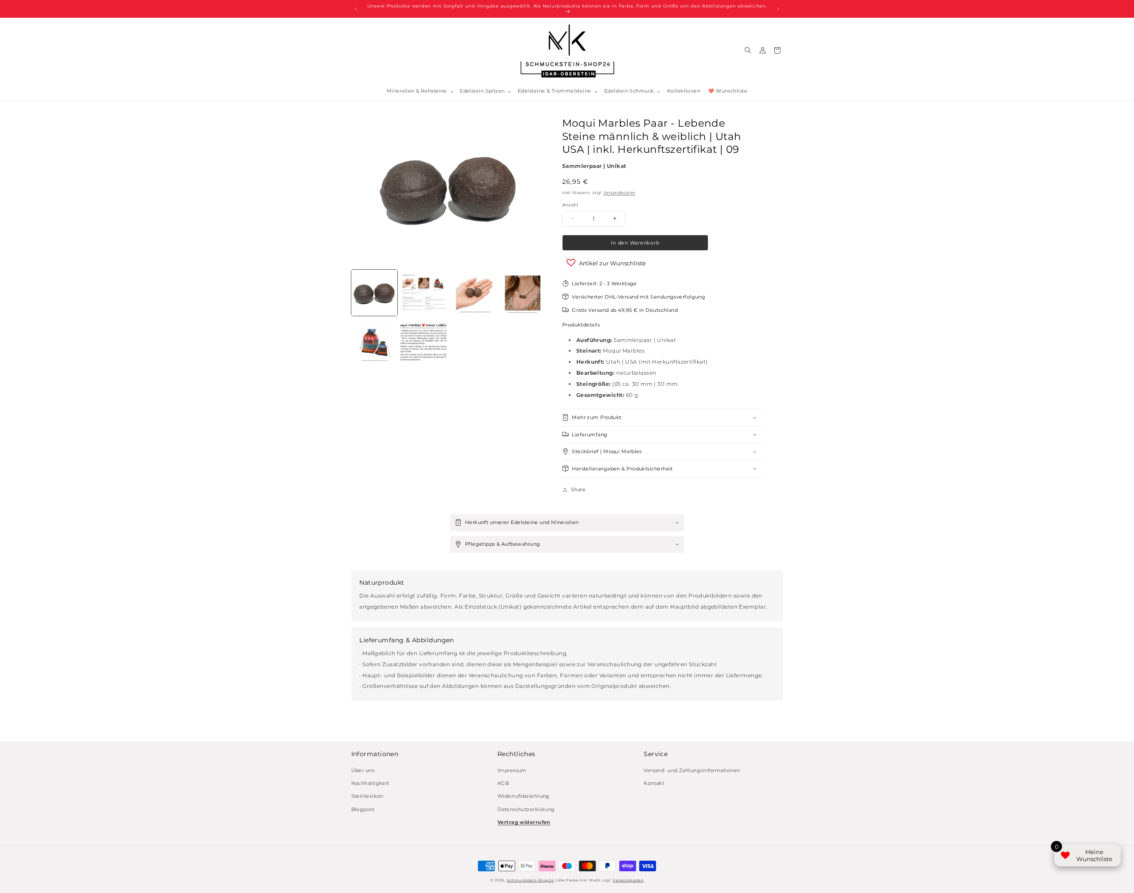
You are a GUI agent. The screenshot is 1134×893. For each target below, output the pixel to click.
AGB (503, 783)
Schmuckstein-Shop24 (530, 880)
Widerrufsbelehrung (523, 796)
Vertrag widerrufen (524, 822)
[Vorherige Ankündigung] (355, 9)
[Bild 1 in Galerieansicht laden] (374, 293)
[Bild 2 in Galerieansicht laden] (423, 293)
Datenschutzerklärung (526, 809)
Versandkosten (619, 192)
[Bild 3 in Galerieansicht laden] (473, 293)
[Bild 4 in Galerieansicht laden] (522, 293)
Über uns (363, 770)
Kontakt (654, 783)
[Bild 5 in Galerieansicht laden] (374, 342)
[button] (419, 91)
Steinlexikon (367, 796)
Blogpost (363, 809)
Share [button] (578, 489)
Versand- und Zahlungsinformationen (692, 770)
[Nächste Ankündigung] (778, 9)
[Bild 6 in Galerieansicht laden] (423, 342)
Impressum (512, 770)
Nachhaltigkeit (370, 783)
